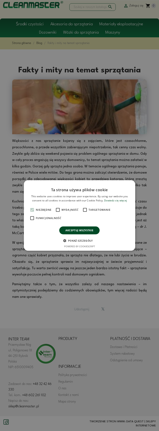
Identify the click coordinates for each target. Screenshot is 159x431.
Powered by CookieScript (79, 246)
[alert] (79, 215)
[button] (79, 241)
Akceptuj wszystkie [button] (79, 230)
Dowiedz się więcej (115, 200)
